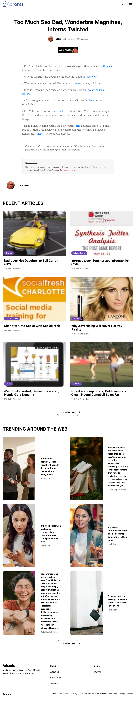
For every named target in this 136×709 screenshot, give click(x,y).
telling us (106, 66)
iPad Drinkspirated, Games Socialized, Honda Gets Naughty (31, 393)
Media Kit (54, 683)
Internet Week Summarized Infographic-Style (100, 262)
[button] (130, 4)
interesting (79, 83)
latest (92, 100)
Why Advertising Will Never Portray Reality (96, 327)
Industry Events (79, 253)
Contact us (55, 677)
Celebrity (76, 384)
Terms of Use (56, 694)
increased (57, 111)
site (78, 125)
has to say (91, 76)
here (40, 133)
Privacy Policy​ (71, 694)
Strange (9, 253)
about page (73, 149)
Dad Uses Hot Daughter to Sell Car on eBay (31, 262)
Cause (8, 384)
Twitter (97, 672)
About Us (54, 672)
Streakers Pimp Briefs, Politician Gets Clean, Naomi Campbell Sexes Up (98, 393)
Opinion (76, 318)
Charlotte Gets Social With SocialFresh (32, 326)
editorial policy (54, 149)
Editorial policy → (67, 170)
